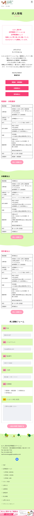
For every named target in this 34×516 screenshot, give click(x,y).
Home (2, 6)
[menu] (32, 2)
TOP (4, 465)
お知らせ (5, 485)
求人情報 (8, 6)
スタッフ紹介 (6, 481)
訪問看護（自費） (8, 478)
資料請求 (5, 492)
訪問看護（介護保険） (9, 475)
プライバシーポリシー (8, 504)
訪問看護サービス (7, 469)
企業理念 (5, 489)
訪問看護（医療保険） (9, 472)
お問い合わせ (6, 500)
